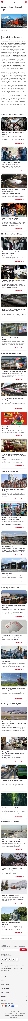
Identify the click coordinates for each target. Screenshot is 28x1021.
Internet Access (5, 988)
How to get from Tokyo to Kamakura (11, 923)
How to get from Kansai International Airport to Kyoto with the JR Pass (14, 723)
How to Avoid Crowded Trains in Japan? (13, 133)
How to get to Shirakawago (11, 895)
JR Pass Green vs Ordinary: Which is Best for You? (13, 281)
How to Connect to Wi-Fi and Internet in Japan (12, 252)
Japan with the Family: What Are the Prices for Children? (13, 163)
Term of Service (19, 1015)
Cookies (13, 1015)
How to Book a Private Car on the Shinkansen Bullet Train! (13, 310)
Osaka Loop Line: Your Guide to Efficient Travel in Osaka (12, 518)
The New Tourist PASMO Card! (12, 635)
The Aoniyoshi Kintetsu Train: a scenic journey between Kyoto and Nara (14, 456)
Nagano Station (7, 546)
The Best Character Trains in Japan (14, 371)
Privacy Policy (21, 1013)
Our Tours (3, 980)
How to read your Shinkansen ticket (12, 338)
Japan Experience (5, 976)
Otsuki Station (7, 573)
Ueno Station (6, 661)
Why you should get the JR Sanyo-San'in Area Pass (13, 190)
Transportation (5, 984)
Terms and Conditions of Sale (10, 1013)
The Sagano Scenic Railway (11, 808)
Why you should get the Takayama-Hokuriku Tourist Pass (13, 219)
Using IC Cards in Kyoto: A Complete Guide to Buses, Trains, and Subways (13, 753)
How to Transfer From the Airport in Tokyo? (13, 606)
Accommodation (5, 992)
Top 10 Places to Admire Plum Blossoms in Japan (12, 869)
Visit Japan (3, 1000)
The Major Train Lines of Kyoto (12, 780)
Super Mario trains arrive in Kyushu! (11, 427)
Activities (3, 996)
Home (2, 938)
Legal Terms (16, 1011)
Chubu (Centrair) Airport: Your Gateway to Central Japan (12, 840)
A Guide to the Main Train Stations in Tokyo (13, 490)
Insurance (7, 1015)
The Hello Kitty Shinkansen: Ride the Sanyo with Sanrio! (13, 399)
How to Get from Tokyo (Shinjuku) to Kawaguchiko (13, 689)
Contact (11, 1011)
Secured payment (14, 1017)
